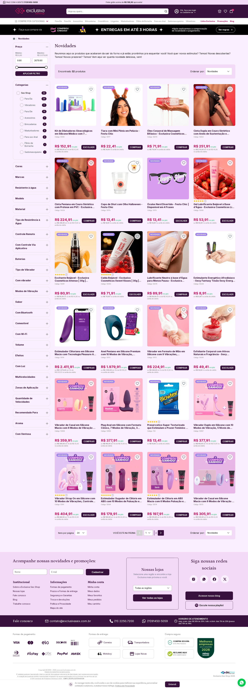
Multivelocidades (25, 376)
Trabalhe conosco (21, 604)
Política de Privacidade (125, 686)
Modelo (19, 198)
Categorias (21, 84)
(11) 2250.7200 (124, 621)
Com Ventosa (23, 433)
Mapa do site (56, 608)
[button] (219, 11)
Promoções (222, 21)
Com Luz (20, 366)
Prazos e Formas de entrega (63, 591)
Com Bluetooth (24, 312)
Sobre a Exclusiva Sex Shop (26, 587)
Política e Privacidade (60, 604)
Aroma (19, 423)
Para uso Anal (160, 21)
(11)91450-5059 (31, 2)
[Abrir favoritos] (225, 11)
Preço (18, 46)
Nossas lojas (19, 591)
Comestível (21, 323)
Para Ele (58, 21)
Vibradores (190, 21)
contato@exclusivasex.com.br (70, 621)
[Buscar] (166, 11)
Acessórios (78, 21)
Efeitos (19, 355)
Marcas (19, 177)
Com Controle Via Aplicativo (25, 246)
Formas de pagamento (61, 587)
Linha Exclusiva (208, 21)
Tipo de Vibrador (25, 269)
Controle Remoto (25, 234)
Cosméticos (103, 21)
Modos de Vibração (26, 291)
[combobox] (219, 71)
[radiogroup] (31, 123)
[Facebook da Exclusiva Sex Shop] (214, 579)
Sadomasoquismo (176, 21)
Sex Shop (26, 93)
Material (20, 209)
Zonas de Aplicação (26, 387)
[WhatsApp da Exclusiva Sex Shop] (204, 579)
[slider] (16, 67)
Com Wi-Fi (21, 334)
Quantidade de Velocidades (23, 400)
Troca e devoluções (60, 599)
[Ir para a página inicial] (29, 11)
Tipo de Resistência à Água (27, 221)
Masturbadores (127, 21)
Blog (232, 21)
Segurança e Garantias (61, 595)
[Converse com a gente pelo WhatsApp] (242, 683)
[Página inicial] (14, 39)
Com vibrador (23, 280)
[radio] (18, 93)
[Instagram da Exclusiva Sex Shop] (194, 579)
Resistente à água (25, 187)
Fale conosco (19, 595)
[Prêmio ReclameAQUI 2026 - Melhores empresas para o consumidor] (205, 648)
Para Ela (67, 21)
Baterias (20, 259)
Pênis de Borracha (144, 21)
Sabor (18, 301)
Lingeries (115, 21)
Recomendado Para (26, 412)
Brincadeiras (90, 21)
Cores (18, 166)
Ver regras (223, 29)
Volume (19, 344)
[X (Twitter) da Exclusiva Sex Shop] (225, 579)
